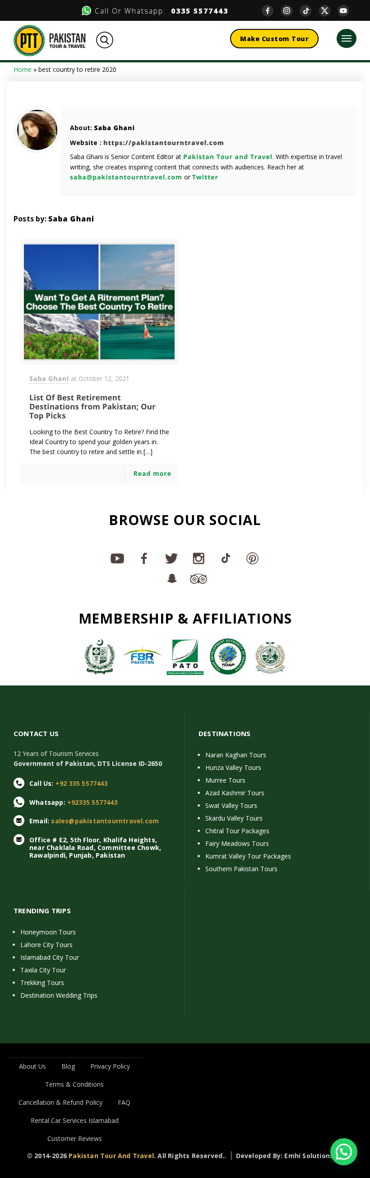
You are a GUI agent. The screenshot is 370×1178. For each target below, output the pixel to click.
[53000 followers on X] (171, 558)
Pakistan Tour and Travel (228, 157)
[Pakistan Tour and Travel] (50, 40)
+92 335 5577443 (82, 783)
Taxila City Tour (43, 970)
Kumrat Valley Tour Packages (248, 856)
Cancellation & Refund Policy (60, 1102)
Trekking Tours (42, 982)
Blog (68, 1066)
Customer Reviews (74, 1138)
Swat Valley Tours (231, 805)
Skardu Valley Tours (234, 818)
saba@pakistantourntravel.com (126, 177)
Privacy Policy (110, 1066)
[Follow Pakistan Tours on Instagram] (198, 558)
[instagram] (290, 11)
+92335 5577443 (92, 802)
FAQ (124, 1102)
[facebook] (271, 11)
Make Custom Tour (274, 38)
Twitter (205, 177)
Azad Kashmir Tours (234, 792)
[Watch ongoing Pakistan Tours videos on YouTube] (117, 558)
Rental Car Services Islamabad (75, 1120)
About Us (32, 1066)
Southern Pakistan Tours (241, 868)
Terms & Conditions (74, 1084)
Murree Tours (225, 780)
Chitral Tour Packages (237, 830)
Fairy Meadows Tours (237, 843)
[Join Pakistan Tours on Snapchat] (171, 578)
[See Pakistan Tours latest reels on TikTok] (225, 558)
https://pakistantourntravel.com (163, 143)
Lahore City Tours (46, 944)
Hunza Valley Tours (233, 767)
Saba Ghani (114, 128)
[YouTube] (347, 11)
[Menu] (346, 38)
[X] (328, 11)
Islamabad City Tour (49, 957)
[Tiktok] (309, 11)
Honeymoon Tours (48, 932)
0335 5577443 (197, 11)
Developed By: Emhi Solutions (285, 1155)
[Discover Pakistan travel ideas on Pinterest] (252, 558)
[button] (343, 1151)
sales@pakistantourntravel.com (105, 821)
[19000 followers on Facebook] (144, 558)
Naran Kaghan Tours (235, 755)
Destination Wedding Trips (58, 995)
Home (23, 69)
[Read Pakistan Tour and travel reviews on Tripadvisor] (198, 578)
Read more (152, 473)
